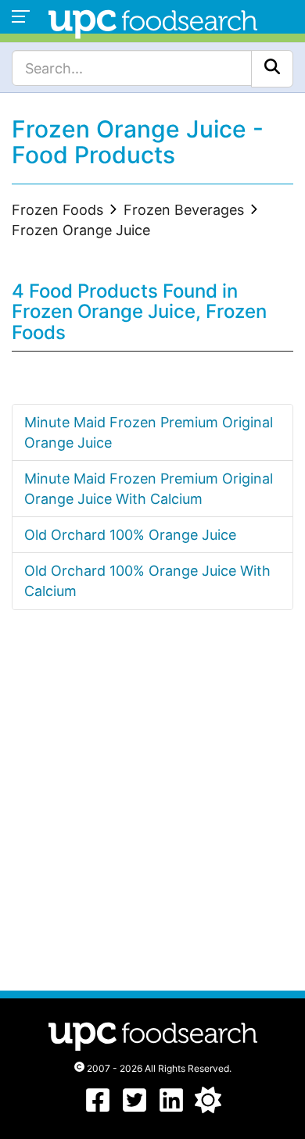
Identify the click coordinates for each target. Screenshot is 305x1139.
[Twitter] (134, 1108)
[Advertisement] (152, 814)
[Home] (152, 22)
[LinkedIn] (171, 1108)
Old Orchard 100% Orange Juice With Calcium (147, 580)
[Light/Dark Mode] (208, 1108)
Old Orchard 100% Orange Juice (130, 535)
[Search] (272, 68)
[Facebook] (97, 1108)
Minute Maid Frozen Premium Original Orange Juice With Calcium (148, 488)
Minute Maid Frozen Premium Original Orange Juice (148, 432)
